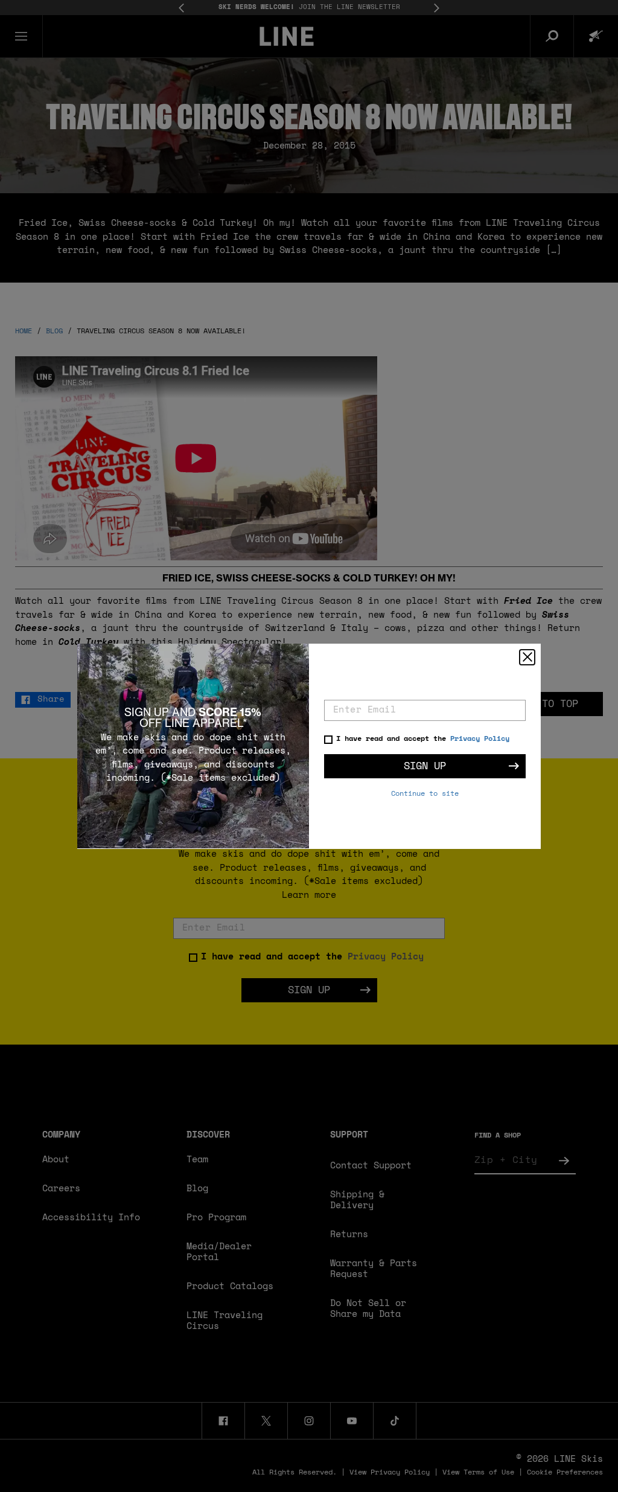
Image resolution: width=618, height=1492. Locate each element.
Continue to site (425, 794)
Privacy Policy (479, 739)
